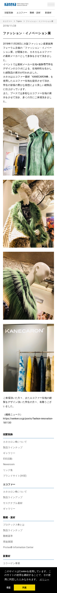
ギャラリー (9, 453)
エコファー (22, 12)
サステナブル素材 (12, 503)
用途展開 (8, 541)
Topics (19, 21)
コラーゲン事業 (11, 563)
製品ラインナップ (12, 447)
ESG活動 (7, 458)
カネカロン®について (15, 441)
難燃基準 (8, 535)
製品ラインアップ (12, 497)
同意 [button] (24, 587)
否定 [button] (8, 587)
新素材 (48, 12)
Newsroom (9, 464)
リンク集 (8, 470)
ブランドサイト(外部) (14, 475)
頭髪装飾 (9, 12)
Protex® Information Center (18, 547)
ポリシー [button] (44, 579)
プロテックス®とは (13, 524)
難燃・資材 (35, 12)
